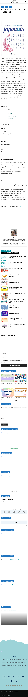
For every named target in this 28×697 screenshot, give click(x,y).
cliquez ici (21, 206)
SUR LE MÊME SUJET (6, 250)
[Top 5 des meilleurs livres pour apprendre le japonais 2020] (4, 313)
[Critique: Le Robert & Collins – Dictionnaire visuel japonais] (4, 270)
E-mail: (2, 413)
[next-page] (4, 331)
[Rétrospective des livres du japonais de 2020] (4, 289)
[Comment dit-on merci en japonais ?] (14, 617)
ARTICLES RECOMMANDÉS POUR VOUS (10, 252)
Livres (6, 4)
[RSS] (18, 677)
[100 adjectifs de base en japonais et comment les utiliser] (7, 378)
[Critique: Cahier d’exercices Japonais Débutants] (4, 307)
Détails (10, 115)
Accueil (2, 4)
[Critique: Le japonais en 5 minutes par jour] (4, 326)
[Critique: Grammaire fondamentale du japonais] (4, 258)
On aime (10, 111)
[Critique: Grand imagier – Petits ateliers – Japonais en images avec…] (4, 301)
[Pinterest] (14, 677)
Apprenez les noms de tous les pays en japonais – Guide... (20, 385)
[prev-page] (2, 331)
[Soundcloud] (23, 677)
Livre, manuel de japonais (7, 530)
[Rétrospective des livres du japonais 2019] (4, 320)
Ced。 (14, 237)
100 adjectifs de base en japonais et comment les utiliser (6, 385)
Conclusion (11, 118)
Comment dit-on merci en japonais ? (12, 623)
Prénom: (3, 418)
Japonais (10, 7)
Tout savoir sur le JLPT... (7, 555)
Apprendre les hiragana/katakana (9, 429)
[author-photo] (14, 235)
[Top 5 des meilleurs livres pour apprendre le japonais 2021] (4, 282)
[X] (16, 681)
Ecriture (10, 4)
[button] (2, 1)
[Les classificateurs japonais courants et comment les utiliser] (21, 392)
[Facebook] (4, 677)
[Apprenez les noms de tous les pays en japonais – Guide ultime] (21, 378)
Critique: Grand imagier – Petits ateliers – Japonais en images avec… (16, 301)
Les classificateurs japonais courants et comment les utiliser (20, 399)
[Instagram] (9, 677)
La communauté (5, 472)
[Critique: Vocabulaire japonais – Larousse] (4, 264)
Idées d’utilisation (12, 116)
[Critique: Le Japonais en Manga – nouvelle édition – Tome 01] (4, 296)
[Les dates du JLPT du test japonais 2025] (7, 392)
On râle (10, 113)
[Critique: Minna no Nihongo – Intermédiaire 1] (4, 277)
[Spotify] (12, 681)
